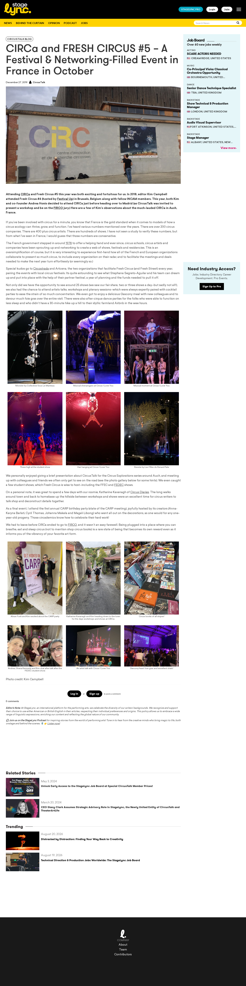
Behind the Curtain (30, 22)
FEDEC (119, 485)
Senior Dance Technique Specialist (211, 88)
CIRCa (25, 194)
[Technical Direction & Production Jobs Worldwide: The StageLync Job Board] (23, 862)
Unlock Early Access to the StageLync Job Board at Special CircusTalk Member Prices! (97, 786)
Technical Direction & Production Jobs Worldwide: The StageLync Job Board (90, 860)
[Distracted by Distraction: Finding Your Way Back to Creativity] (23, 841)
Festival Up (65, 199)
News (8, 22)
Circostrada (41, 268)
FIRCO (58, 208)
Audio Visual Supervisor (204, 122)
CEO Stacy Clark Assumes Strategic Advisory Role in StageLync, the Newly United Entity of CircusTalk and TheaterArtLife (110, 809)
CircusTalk (38, 82)
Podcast (70, 22)
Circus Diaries (139, 492)
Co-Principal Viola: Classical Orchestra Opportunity (207, 71)
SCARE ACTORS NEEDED (204, 54)
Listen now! (53, 724)
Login (212, 9)
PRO (190, 9)
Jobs (84, 22)
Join (227, 9)
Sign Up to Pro (211, 286)
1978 (69, 243)
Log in (74, 694)
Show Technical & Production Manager (207, 105)
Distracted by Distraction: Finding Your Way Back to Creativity (82, 839)
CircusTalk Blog (19, 39)
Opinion (54, 22)
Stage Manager (198, 138)
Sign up (94, 694)
